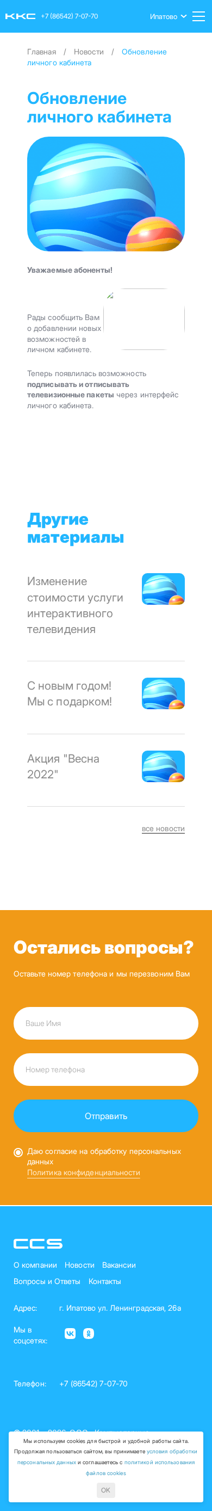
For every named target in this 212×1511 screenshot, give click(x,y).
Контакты (105, 1281)
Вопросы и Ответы (47, 1281)
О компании (35, 1264)
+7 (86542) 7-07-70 (69, 16)
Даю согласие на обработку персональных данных (104, 1156)
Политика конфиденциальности (83, 1172)
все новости (163, 828)
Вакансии (119, 1264)
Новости (80, 1264)
